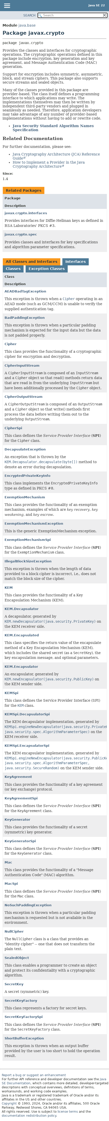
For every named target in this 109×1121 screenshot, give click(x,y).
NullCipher (14, 931)
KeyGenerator (17, 819)
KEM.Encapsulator (21, 666)
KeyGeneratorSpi (20, 841)
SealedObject (17, 958)
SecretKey (14, 984)
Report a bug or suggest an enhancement (34, 1075)
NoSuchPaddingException (28, 905)
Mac (8, 862)
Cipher (10, 344)
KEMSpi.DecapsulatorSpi (27, 714)
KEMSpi (11, 693)
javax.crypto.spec (21, 234)
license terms (68, 1111)
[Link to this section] (66, 138)
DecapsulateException (25, 449)
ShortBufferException (24, 1038)
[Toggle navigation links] (7, 6)
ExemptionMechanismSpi (28, 540)
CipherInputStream (22, 365)
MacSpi (11, 884)
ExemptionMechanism (25, 497)
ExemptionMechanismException (34, 523)
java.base (27, 25)
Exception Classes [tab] (47, 269)
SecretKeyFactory (21, 1000)
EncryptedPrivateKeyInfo (27, 476)
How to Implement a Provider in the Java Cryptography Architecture (49, 164)
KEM (9, 587)
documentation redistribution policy (29, 1115)
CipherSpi (13, 428)
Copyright (9, 1103)
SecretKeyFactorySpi (24, 1017)
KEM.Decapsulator (22, 609)
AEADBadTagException (25, 291)
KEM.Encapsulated (22, 635)
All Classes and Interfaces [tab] (31, 262)
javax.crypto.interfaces (26, 213)
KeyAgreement (18, 777)
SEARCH (29, 15)
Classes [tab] (13, 269)
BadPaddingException (25, 318)
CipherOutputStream (24, 397)
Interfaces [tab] (75, 262)
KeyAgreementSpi (21, 798)
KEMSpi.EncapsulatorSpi (27, 746)
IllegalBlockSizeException (28, 561)
